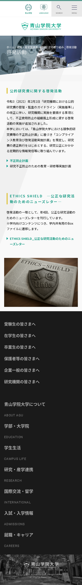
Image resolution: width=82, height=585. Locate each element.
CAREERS (11, 545)
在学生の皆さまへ (20, 335)
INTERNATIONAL (17, 502)
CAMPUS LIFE (15, 458)
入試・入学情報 (18, 513)
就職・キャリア (18, 535)
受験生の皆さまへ (20, 324)
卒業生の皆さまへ (20, 347)
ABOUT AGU (13, 415)
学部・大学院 (16, 426)
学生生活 (12, 448)
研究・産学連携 (18, 469)
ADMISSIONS (14, 524)
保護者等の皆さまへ (22, 358)
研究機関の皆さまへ (22, 382)
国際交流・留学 (18, 491)
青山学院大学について (24, 404)
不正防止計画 (18, 160)
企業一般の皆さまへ (22, 370)
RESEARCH (13, 480)
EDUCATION (13, 437)
